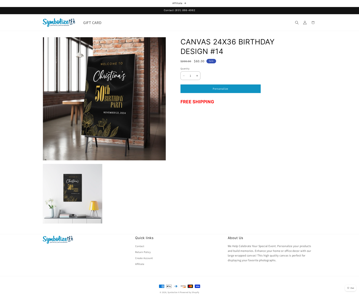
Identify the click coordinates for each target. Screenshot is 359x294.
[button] (297, 23)
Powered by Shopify (189, 292)
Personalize (220, 89)
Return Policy (143, 252)
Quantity (185, 68)
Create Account (144, 258)
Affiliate (139, 264)
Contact (139, 246)
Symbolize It (174, 292)
